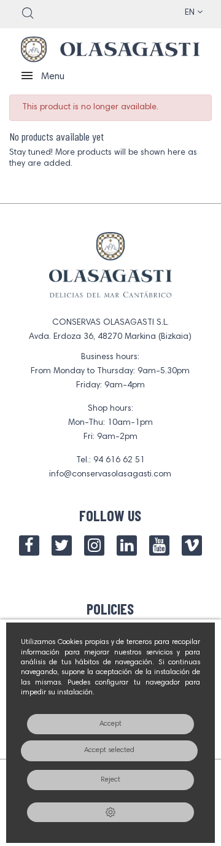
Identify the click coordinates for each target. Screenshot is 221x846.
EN (191, 13)
